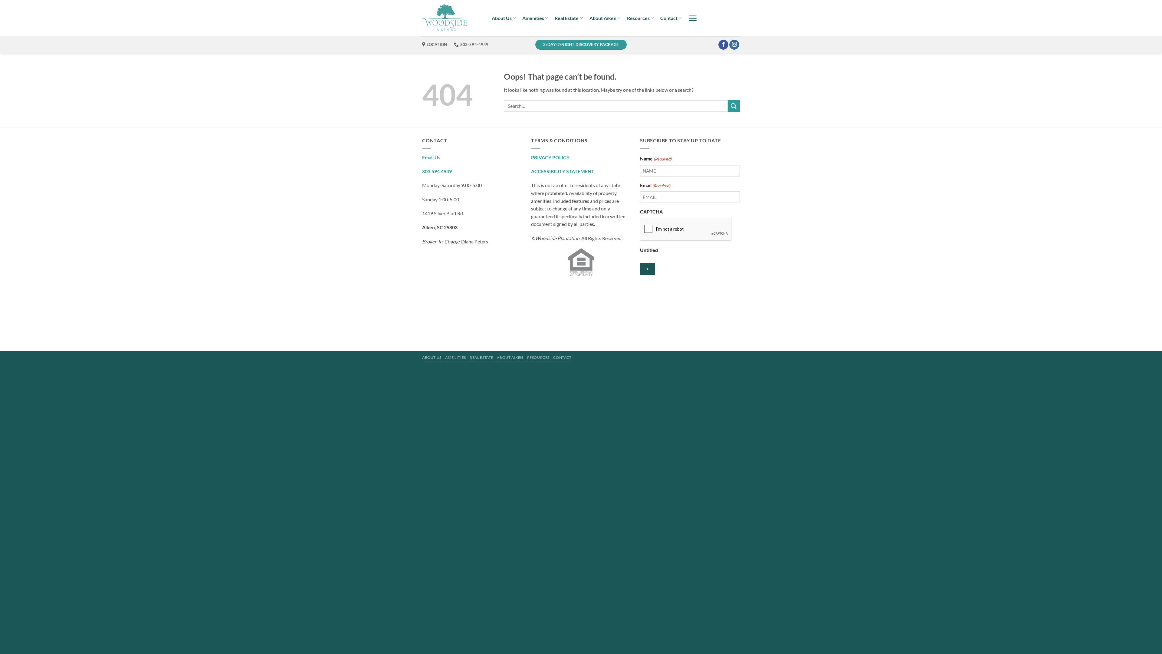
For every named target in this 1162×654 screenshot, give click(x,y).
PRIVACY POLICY (550, 157)
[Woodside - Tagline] (452, 18)
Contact (669, 18)
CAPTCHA (651, 211)
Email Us (431, 157)
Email (655, 185)
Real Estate (567, 18)
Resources (638, 18)
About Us (502, 18)
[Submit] (734, 106)
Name (655, 158)
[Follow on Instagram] (734, 45)
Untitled (649, 250)
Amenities (533, 18)
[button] (692, 18)
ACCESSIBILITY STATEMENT (562, 171)
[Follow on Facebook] (723, 45)
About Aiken (602, 18)
